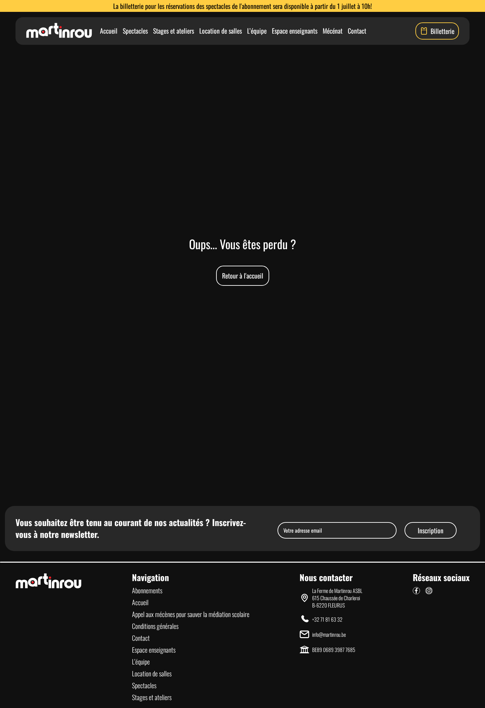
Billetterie (442, 31)
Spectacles (135, 31)
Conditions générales (155, 626)
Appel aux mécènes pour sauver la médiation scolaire (190, 614)
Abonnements (147, 590)
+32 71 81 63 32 (327, 619)
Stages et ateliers (173, 31)
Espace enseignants (294, 31)
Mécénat (332, 31)
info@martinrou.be (329, 634)
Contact (357, 31)
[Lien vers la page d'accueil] (59, 31)
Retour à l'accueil (242, 275)
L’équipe (257, 31)
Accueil (108, 31)
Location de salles (220, 31)
